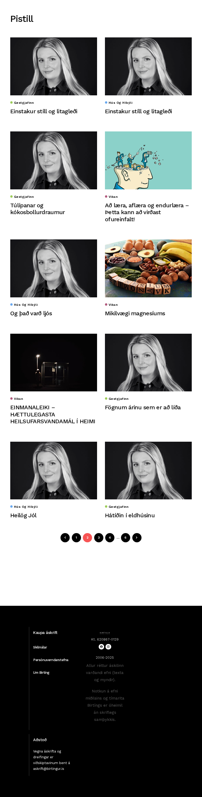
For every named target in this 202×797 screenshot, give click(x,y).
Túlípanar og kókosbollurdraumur (37, 208)
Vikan (113, 196)
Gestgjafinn (24, 102)
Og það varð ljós (31, 313)
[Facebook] (101, 647)
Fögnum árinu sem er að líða (142, 407)
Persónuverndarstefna (50, 660)
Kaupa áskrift (45, 632)
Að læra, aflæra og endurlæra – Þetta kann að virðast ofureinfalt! (147, 212)
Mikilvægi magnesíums (135, 313)
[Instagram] (108, 647)
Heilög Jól (23, 515)
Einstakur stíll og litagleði (43, 111)
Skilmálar (40, 647)
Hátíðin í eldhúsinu (130, 515)
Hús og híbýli (120, 102)
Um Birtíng (41, 673)
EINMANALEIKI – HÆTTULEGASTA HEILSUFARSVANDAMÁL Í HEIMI (52, 414)
